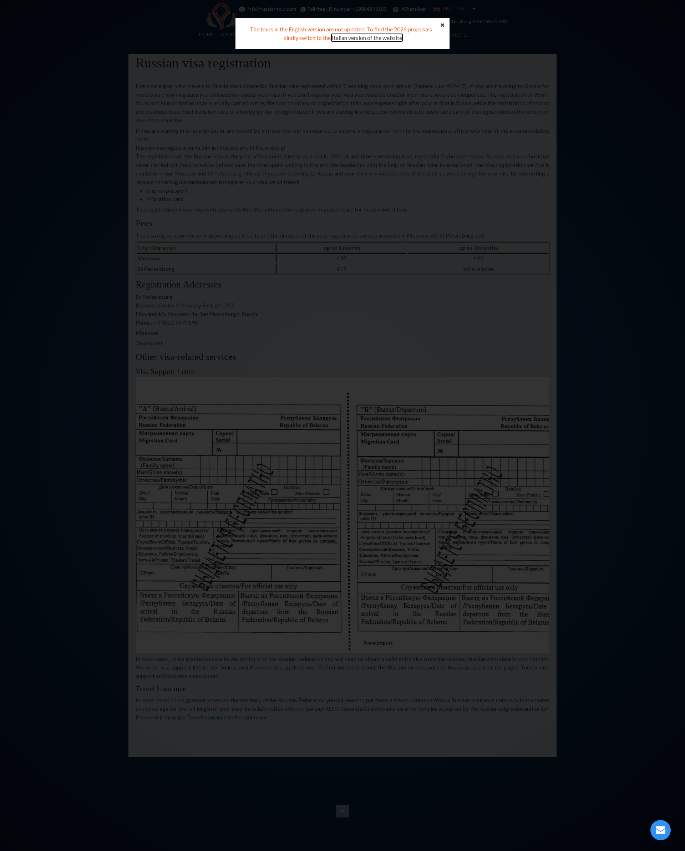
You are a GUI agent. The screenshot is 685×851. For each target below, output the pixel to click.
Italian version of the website (367, 37)
